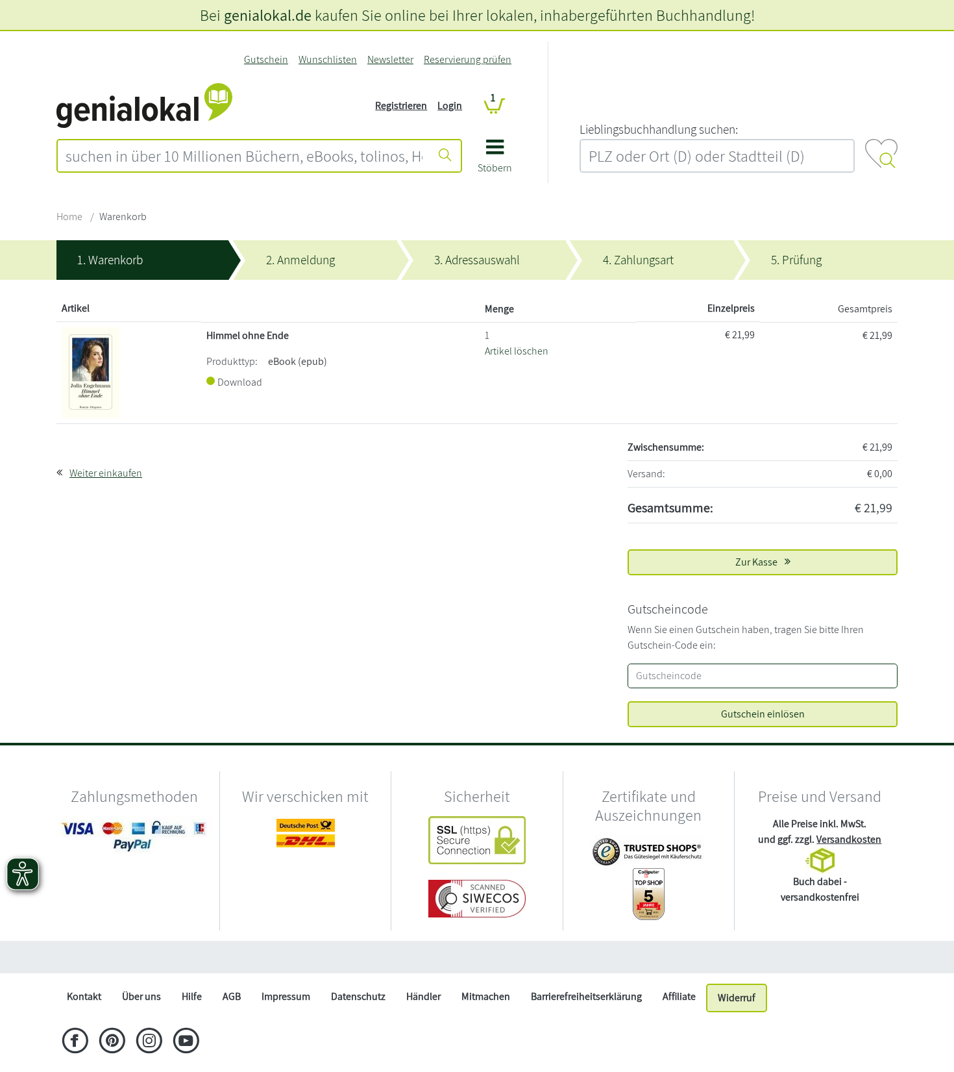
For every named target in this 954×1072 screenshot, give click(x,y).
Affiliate (679, 996)
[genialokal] (144, 105)
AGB (232, 996)
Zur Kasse (757, 562)
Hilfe (192, 996)
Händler (423, 996)
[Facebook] (74, 1042)
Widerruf (736, 997)
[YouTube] (185, 1042)
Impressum (286, 996)
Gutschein (266, 59)
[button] (495, 160)
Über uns (141, 996)
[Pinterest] (111, 1042)
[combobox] (244, 155)
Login (449, 105)
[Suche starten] (445, 155)
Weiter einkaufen (105, 473)
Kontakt (84, 996)
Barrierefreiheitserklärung (586, 996)
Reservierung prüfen (467, 59)
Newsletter (390, 59)
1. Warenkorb (110, 259)
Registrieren (401, 105)
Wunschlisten (328, 59)
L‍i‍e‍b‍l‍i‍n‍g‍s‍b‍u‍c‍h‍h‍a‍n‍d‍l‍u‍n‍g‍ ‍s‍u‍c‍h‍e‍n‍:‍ (659, 129)
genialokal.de (268, 15)
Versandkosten (848, 839)
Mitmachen (485, 996)
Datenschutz (358, 996)
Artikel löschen (516, 351)
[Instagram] (148, 1042)
